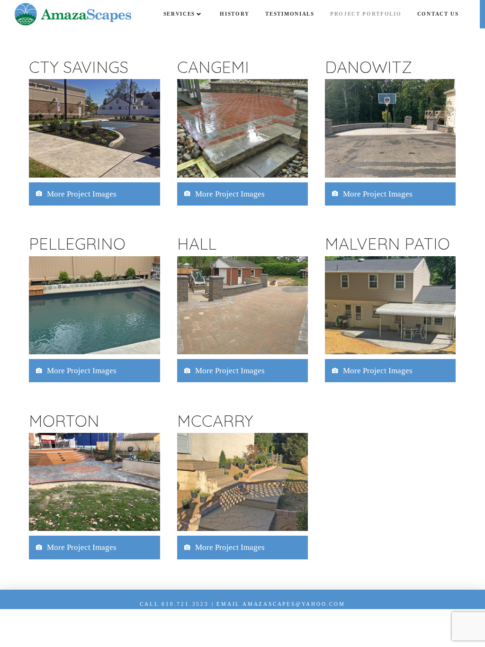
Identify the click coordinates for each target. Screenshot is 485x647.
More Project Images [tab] (82, 193)
